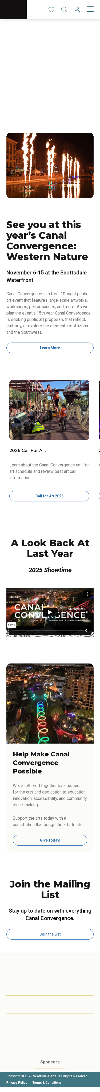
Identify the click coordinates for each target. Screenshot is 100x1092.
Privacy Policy (16, 1083)
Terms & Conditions (47, 1083)
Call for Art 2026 (49, 496)
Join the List (50, 934)
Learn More (50, 348)
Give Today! (50, 840)
